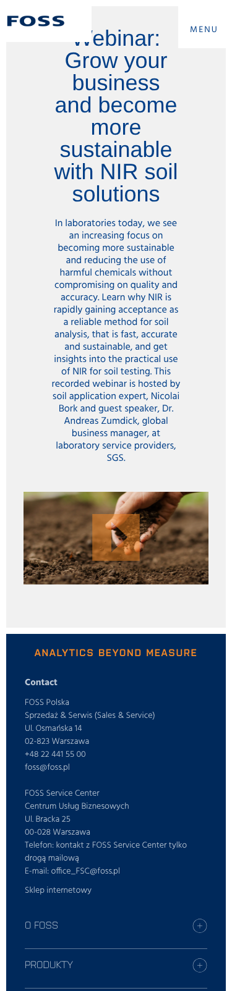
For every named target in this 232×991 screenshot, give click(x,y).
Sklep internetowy (58, 890)
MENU (204, 30)
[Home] (36, 21)
